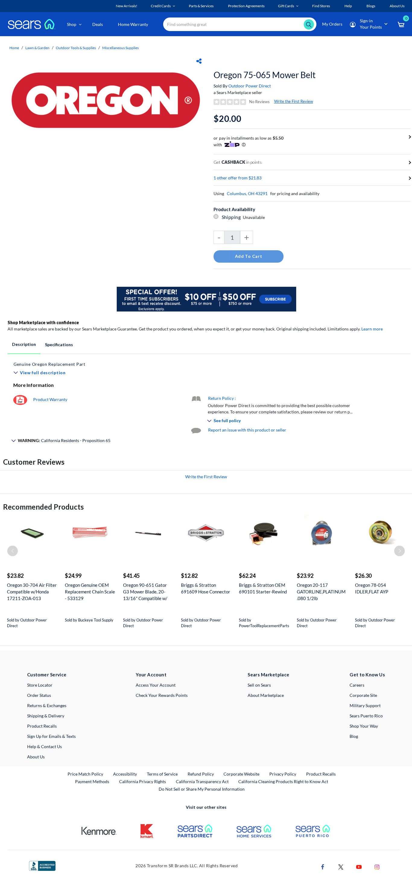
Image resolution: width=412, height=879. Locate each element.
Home (14, 48)
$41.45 (131, 575)
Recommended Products (43, 506)
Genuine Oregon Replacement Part (49, 364)
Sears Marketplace (269, 674)
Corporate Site (363, 695)
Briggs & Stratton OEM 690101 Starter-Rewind (263, 588)
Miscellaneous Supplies (120, 48)
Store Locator (39, 685)
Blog (354, 736)
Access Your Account (156, 685)
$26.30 (363, 575)
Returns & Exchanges (46, 705)
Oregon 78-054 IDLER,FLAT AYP (371, 588)
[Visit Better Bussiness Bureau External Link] (42, 865)
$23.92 (305, 575)
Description (24, 344)
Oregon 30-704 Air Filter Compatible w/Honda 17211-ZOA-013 (32, 591)
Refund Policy (201, 773)
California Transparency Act (202, 781)
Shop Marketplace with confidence (43, 322)
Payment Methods (92, 781)
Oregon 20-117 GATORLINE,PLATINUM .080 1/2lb (321, 591)
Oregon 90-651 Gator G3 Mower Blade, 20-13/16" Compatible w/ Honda (145, 591)
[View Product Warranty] (20, 399)
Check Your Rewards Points (162, 695)
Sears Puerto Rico (366, 715)
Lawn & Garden (37, 48)
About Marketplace (266, 695)
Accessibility (125, 773)
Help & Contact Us (44, 746)
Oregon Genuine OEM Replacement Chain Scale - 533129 (90, 591)
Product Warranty (50, 399)
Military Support (365, 705)
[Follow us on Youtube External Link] (359, 866)
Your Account (151, 674)
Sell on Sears (259, 685)
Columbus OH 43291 (247, 193)
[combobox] (239, 24)
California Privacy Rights (142, 781)
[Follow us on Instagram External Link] (377, 866)
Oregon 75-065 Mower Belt (264, 75)
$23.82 (15, 575)
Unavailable (255, 217)
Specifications (59, 344)
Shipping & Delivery (45, 715)
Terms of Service (162, 773)
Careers (357, 685)
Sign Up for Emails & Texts (51, 736)
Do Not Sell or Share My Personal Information (202, 789)
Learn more (372, 328)
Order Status (39, 695)
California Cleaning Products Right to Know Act (283, 781)
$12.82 (189, 575)
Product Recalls (42, 726)
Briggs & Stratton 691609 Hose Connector (205, 588)
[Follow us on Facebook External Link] (323, 866)
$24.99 (73, 575)
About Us (36, 756)
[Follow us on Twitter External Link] (341, 866)
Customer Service (47, 674)
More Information (33, 385)
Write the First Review (293, 101)
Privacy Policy (282, 773)
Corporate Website (241, 773)
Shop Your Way (364, 726)
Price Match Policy (85, 773)
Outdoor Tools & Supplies (76, 48)
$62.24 (247, 575)
